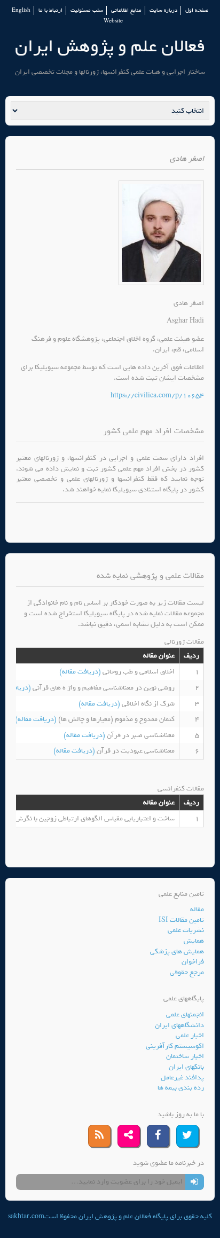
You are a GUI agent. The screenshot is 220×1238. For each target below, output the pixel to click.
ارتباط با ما (50, 10)
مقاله (197, 909)
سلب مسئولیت (86, 10)
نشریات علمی (186, 930)
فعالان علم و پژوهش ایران (110, 46)
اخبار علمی (190, 1035)
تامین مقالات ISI (181, 920)
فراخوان (193, 961)
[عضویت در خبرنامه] (194, 1182)
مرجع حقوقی (187, 972)
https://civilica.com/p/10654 (157, 395)
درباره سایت (163, 10)
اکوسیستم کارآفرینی (175, 1046)
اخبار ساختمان (185, 1056)
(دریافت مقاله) (81, 671)
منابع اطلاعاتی (126, 10)
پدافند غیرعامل (182, 1077)
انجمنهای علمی (185, 1014)
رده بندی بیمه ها (181, 1087)
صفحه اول (196, 10)
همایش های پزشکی (177, 951)
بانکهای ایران (186, 1066)
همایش (194, 940)
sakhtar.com (26, 1216)
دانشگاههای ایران (179, 1025)
